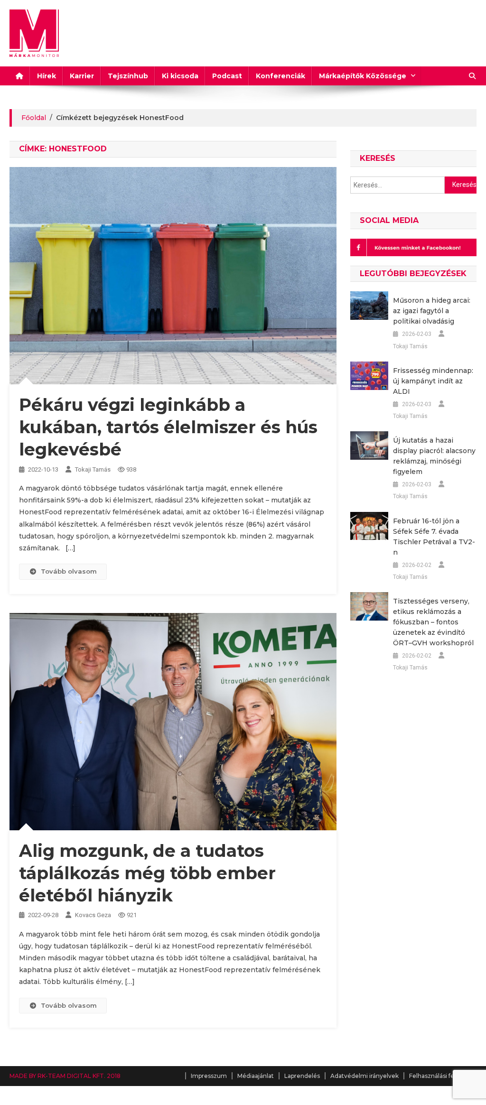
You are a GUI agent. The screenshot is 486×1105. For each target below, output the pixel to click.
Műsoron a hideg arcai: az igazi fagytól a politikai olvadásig (431, 310)
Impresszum (209, 1075)
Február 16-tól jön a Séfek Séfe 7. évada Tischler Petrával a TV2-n (434, 537)
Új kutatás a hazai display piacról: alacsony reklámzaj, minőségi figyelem (434, 456)
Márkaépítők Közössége (362, 76)
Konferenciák (280, 76)
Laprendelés (302, 1075)
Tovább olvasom (69, 571)
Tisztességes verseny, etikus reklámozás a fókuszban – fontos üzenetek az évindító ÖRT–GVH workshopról (433, 622)
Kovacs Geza (93, 915)
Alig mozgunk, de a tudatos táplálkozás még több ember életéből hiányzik (147, 873)
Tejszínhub (128, 76)
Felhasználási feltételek (443, 1075)
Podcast (227, 76)
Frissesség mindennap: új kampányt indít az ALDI (433, 381)
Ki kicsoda (180, 76)
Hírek (46, 76)
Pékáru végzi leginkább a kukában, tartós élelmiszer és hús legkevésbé (168, 427)
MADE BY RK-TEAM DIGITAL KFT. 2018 (65, 1075)
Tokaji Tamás (93, 469)
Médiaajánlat (255, 1075)
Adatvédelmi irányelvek (364, 1075)
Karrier (82, 76)
